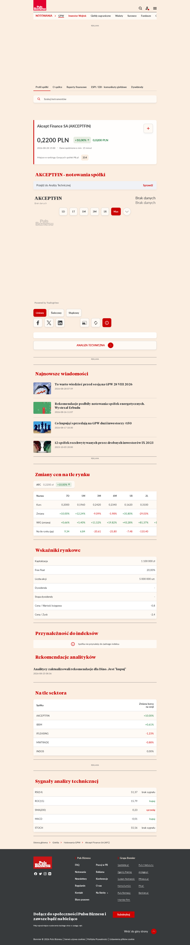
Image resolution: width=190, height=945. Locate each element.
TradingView (53, 302)
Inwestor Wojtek (77, 15)
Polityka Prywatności (97, 939)
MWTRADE (42, 742)
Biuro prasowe (82, 899)
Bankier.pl (143, 892)
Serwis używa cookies (74, 939)
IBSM (39, 724)
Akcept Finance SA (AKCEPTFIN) (64, 126)
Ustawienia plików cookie (121, 939)
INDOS (40, 751)
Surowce (132, 15)
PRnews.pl (144, 878)
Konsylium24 (124, 885)
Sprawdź (148, 185)
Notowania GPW (72, 842)
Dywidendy (137, 87)
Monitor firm (124, 899)
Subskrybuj (123, 914)
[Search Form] (140, 8)
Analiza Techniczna (91, 345)
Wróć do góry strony (136, 931)
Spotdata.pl (123, 865)
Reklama (100, 872)
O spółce (57, 87)
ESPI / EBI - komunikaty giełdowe (109, 87)
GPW (61, 15)
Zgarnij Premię (125, 872)
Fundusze (146, 15)
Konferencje (102, 878)
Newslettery (81, 878)
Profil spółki (42, 87)
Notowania (44, 15)
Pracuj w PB (102, 865)
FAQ (77, 865)
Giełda (56, 842)
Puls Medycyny (146, 865)
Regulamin (80, 885)
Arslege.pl (143, 872)
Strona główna (40, 842)
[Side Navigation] (154, 8)
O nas (99, 885)
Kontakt (79, 892)
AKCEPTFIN (43, 715)
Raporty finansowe (77, 87)
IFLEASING (42, 733)
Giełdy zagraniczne (101, 15)
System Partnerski (126, 878)
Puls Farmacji (124, 892)
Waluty (119, 15)
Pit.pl (141, 885)
